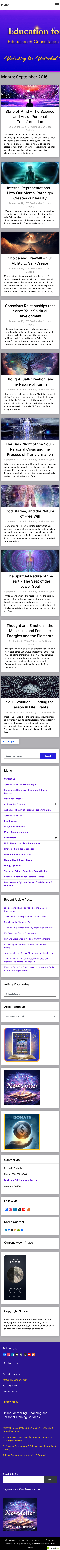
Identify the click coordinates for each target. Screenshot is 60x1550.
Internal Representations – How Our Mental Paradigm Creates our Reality (30, 193)
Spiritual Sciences (13, 815)
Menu (5, 4)
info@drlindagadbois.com (15, 1380)
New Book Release (13, 798)
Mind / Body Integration (16, 832)
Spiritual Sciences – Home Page (20, 784)
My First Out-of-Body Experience (20, 933)
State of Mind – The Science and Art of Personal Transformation (30, 116)
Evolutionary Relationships (17, 854)
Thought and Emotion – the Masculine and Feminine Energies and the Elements (30, 630)
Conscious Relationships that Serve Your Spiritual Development (30, 311)
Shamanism (10, 837)
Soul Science (10, 821)
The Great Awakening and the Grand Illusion (25, 916)
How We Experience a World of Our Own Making (27, 939)
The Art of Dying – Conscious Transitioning (25, 871)
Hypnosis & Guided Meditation (19, 849)
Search (50, 1479)
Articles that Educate (14, 804)
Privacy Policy (10, 1401)
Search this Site (10, 1474)
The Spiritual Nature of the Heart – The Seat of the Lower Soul (30, 581)
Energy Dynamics (13, 865)
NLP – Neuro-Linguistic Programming (23, 843)
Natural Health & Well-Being (18, 860)
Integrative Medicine (14, 826)
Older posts (10, 741)
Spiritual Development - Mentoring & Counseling (25, 1455)
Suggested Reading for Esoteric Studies (24, 876)
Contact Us (9, 779)
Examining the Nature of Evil (17, 922)
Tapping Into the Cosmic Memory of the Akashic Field (29, 953)
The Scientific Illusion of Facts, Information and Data (29, 927)
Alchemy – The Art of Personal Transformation (27, 810)
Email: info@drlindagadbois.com (20, 1180)
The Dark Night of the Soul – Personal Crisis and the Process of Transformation (30, 449)
